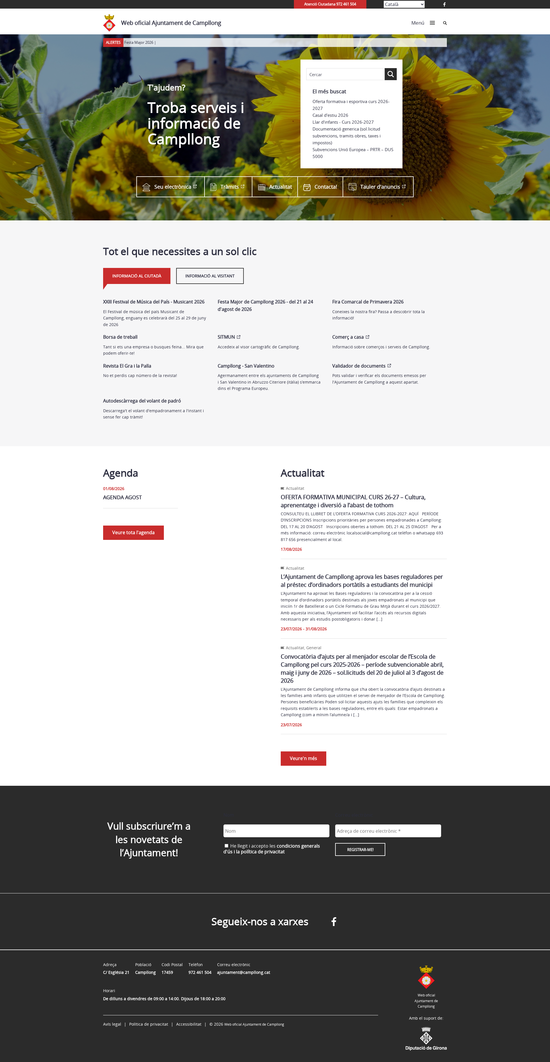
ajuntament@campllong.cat (243, 972)
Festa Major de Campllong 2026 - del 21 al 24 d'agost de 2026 (265, 305)
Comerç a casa (348, 337)
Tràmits (230, 186)
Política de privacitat (148, 1024)
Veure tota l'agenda (133, 532)
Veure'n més (303, 758)
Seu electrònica (172, 186)
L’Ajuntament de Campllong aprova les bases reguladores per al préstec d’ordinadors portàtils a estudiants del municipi (362, 581)
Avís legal (112, 1024)
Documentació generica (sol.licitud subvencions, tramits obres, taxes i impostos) (347, 135)
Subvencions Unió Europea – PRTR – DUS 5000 (353, 153)
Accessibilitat (188, 1024)
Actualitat (280, 186)
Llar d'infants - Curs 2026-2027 (343, 122)
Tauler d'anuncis (380, 186)
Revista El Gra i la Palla (127, 366)
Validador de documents (359, 366)
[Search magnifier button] (391, 74)
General (313, 647)
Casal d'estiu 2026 (330, 115)
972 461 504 (199, 972)
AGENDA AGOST (122, 497)
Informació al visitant (210, 276)
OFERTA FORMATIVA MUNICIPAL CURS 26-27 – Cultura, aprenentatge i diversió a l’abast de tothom (353, 501)
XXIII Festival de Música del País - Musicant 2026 (154, 302)
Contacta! (326, 186)
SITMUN (226, 337)
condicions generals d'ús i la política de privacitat (271, 849)
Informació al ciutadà (136, 276)
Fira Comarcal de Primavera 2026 (368, 302)
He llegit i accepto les (271, 848)
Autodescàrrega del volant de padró (142, 401)
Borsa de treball (120, 337)
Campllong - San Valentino (246, 366)
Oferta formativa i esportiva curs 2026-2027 (351, 104)
